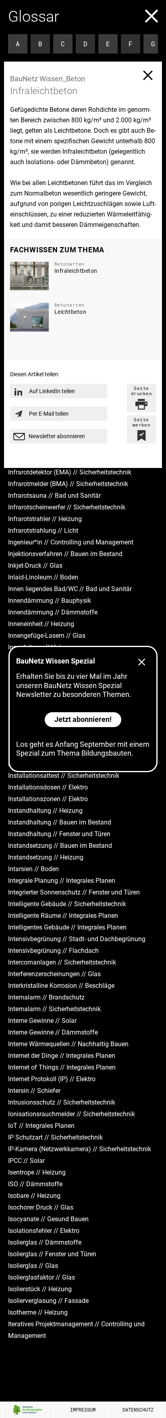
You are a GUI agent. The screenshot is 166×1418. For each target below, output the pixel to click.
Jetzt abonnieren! (83, 719)
